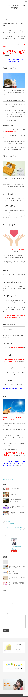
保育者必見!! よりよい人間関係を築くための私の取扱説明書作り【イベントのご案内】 (17, 583)
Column (5, 12)
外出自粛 (14, 477)
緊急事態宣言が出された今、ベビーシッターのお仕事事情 (14, 522)
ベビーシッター (7, 477)
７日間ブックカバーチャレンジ (17, 494)
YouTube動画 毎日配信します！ (17, 488)
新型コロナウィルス (20, 477)
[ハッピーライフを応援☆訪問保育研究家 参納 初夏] (14, 5)
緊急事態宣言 (7, 479)
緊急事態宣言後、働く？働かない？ (15, 16)
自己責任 (12, 479)
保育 (11, 477)
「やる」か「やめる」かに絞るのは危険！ (14, 528)
